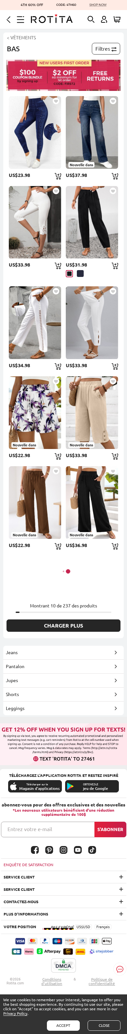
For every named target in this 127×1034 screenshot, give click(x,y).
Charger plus (63, 626)
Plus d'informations (26, 914)
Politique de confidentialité (102, 981)
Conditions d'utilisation (51, 981)
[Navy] (80, 273)
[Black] (69, 273)
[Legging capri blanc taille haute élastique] (35, 222)
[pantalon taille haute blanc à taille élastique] (35, 322)
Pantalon (15, 666)
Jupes (12, 680)
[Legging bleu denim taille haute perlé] (35, 132)
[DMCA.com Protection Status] (63, 965)
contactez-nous (21, 902)
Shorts (12, 694)
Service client (19, 877)
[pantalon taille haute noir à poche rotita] (92, 222)
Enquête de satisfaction (28, 865)
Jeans (12, 652)
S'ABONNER (110, 829)
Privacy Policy (15, 1013)
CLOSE (104, 1025)
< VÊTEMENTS (21, 37)
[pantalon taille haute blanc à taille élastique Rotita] (92, 322)
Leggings (15, 708)
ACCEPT (63, 1025)
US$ (80, 927)
